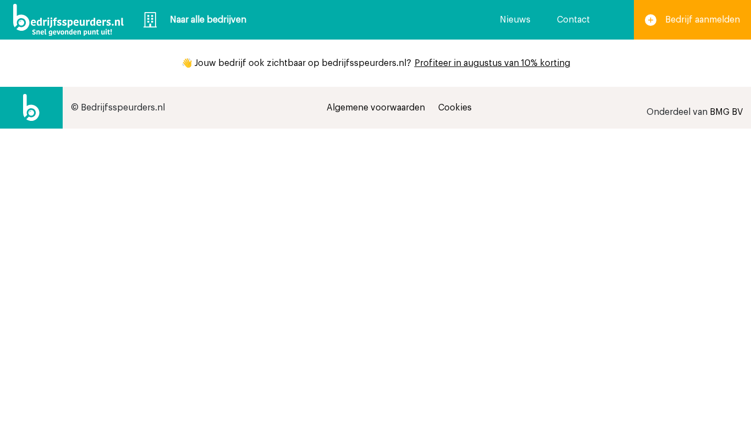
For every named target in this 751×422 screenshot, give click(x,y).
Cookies (455, 107)
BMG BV (726, 112)
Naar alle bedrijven (208, 19)
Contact (573, 19)
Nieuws (515, 19)
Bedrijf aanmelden (702, 19)
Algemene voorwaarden (376, 107)
